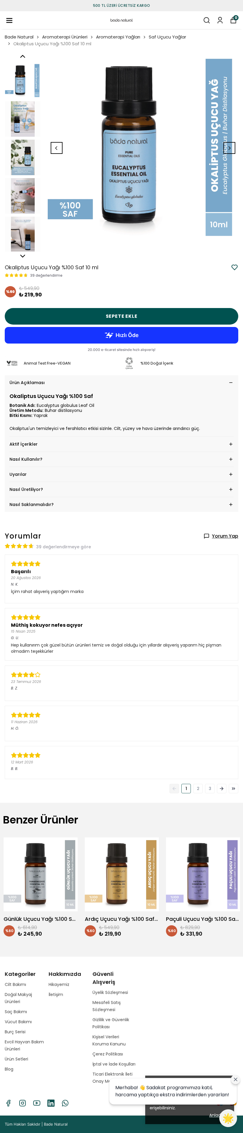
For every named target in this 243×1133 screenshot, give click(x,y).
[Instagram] (22, 1103)
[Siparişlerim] (220, 20)
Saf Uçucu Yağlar (167, 37)
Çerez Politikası (107, 1054)
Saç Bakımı (16, 1012)
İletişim (56, 994)
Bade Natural (19, 37)
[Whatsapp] (65, 1103)
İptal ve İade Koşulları (113, 1064)
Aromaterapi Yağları (118, 37)
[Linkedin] (51, 1103)
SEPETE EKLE (122, 316)
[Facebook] (8, 1103)
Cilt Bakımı (15, 984)
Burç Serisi (15, 1032)
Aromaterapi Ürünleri (64, 37)
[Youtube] (36, 1103)
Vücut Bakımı (18, 1022)
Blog (9, 1069)
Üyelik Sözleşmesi (110, 992)
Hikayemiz (59, 984)
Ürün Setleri (16, 1059)
